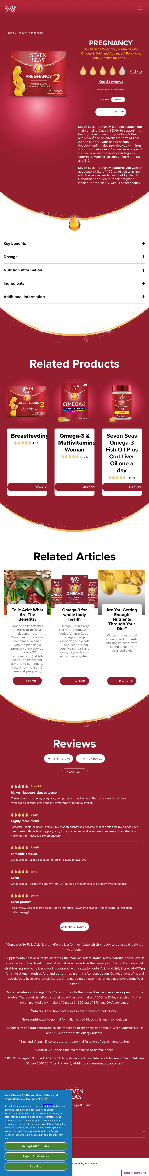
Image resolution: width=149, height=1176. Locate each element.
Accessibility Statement (83, 1163)
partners (48, 1106)
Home (10, 32)
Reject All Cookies (36, 1156)
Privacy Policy (54, 1124)
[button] (84, 70)
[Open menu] (140, 8)
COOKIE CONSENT (135, 1173)
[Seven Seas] (10, 8)
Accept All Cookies (35, 1146)
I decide (35, 1166)
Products (23, 32)
